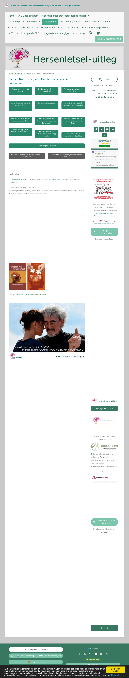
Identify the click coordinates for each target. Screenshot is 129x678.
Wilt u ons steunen (104, 346)
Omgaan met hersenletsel (18, 179)
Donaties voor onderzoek (104, 359)
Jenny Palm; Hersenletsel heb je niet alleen (31, 294)
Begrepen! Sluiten (116, 669)
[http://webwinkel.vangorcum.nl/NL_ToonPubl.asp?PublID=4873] (36, 289)
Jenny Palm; (56, 179)
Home (11, 74)
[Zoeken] (90, 32)
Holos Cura (95, 454)
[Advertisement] (55, 371)
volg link (107, 439)
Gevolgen (18, 74)
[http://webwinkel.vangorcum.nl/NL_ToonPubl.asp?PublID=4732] (17, 289)
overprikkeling (100, 207)
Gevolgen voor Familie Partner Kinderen (39, 74)
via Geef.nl (104, 362)
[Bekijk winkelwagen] (98, 33)
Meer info (115, 675)
